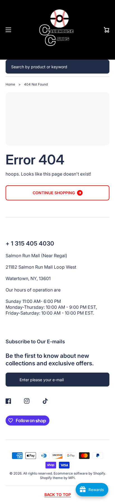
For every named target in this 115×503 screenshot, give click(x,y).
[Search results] (102, 67)
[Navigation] (8, 30)
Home (10, 84)
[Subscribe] (102, 380)
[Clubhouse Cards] (57, 29)
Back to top (57, 494)
